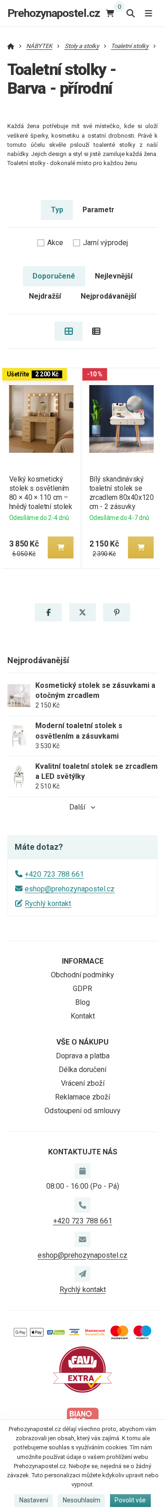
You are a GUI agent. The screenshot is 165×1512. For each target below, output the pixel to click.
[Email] (82, 1239)
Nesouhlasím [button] (81, 1500)
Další (77, 807)
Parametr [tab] (98, 209)
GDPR (82, 988)
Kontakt (83, 1016)
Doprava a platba (83, 1055)
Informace (83, 961)
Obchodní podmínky (82, 974)
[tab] (68, 331)
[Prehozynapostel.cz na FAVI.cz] (82, 1369)
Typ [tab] (57, 209)
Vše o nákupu (82, 1042)
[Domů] (10, 46)
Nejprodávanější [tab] (108, 296)
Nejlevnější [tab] (113, 276)
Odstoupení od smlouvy (82, 1110)
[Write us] (82, 1273)
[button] (60, 547)
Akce (55, 242)
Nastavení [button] (33, 1500)
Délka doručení (82, 1069)
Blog (82, 1002)
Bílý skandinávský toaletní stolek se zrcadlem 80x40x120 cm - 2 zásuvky (121, 493)
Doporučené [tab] (54, 276)
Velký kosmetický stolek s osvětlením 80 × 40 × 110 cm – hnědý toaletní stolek (40, 493)
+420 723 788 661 (54, 874)
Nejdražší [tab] (45, 296)
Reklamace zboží (82, 1097)
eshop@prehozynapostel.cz (70, 889)
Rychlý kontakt (48, 903)
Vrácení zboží (82, 1083)
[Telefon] (82, 1205)
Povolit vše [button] (130, 1500)
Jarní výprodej (105, 242)
